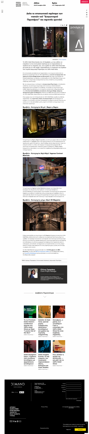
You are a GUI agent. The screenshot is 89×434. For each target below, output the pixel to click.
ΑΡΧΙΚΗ (12, 407)
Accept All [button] (80, 429)
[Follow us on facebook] (13, 421)
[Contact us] (11, 421)
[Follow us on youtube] (20, 421)
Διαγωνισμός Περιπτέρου (55, 260)
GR (2, 12)
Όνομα (64, 383)
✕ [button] (86, 423)
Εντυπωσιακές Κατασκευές (43, 260)
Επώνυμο (63, 385)
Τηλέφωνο (63, 387)
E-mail (64, 389)
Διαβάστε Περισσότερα (28, 334)
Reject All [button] (68, 429)
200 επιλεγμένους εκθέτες (43, 251)
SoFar (47, 428)
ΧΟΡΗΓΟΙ (13, 412)
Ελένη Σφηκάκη (62, 59)
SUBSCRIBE (14, 409)
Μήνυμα (63, 391)
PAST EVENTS (15, 414)
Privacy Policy (44, 406)
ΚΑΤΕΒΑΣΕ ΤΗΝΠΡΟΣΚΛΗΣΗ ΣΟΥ (84, 2)
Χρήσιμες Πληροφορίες (30, 260)
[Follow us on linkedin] (15, 421)
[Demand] (17, 389)
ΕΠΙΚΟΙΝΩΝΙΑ (15, 410)
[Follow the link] (33, 274)
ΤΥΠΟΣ (12, 416)
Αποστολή (78, 400)
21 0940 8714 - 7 (38, 388)
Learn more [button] (80, 426)
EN (2, 10)
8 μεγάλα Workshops (30, 253)
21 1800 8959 (37, 387)
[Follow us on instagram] (17, 421)
